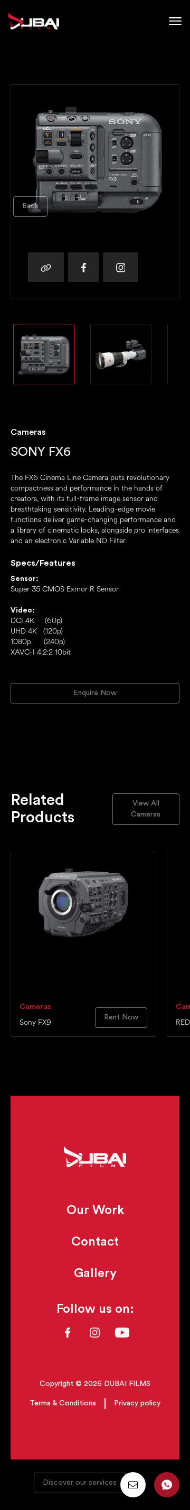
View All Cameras (145, 809)
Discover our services (80, 1482)
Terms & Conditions (63, 1403)
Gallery (95, 1273)
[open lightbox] (43, 354)
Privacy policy (137, 1403)
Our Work (95, 1210)
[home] (33, 21)
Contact (95, 1242)
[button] (175, 21)
